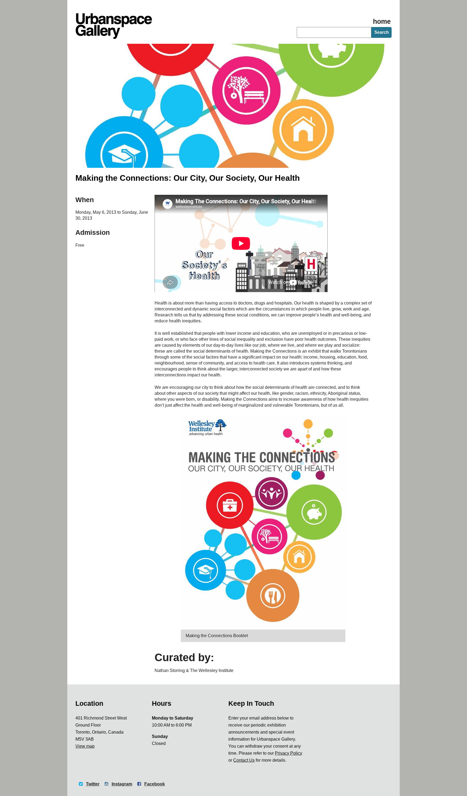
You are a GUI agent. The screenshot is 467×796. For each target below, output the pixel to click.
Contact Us (244, 760)
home (382, 21)
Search (381, 32)
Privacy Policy (288, 753)
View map (85, 746)
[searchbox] (334, 32)
